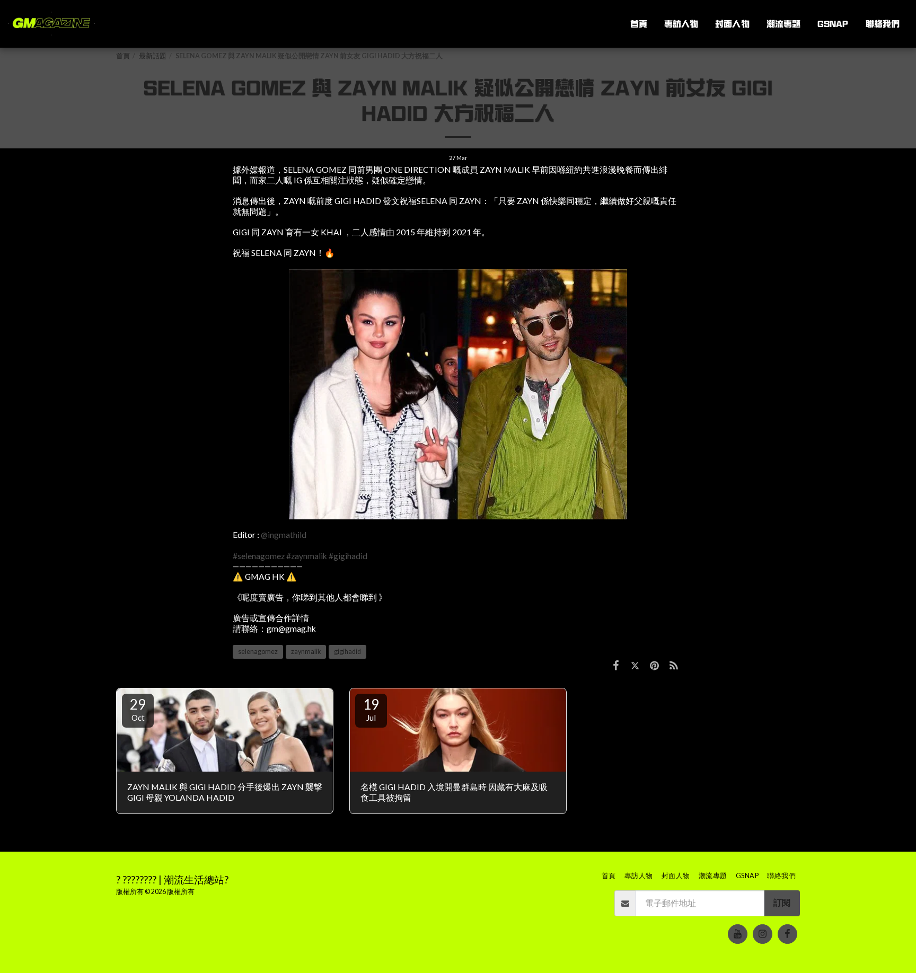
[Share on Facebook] (616, 665)
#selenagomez (259, 556)
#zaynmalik (306, 556)
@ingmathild (283, 534)
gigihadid (347, 652)
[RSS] (673, 665)
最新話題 (152, 56)
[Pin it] (654, 665)
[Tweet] (635, 665)
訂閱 (781, 902)
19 (371, 709)
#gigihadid (348, 556)
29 (138, 709)
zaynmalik (306, 652)
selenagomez (258, 652)
